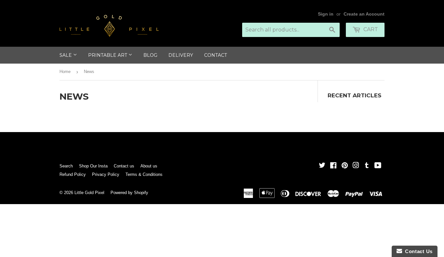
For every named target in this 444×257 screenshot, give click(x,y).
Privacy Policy (105, 174)
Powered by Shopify (129, 192)
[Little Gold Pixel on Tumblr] (367, 166)
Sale (66, 55)
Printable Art (108, 55)
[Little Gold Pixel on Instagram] (356, 166)
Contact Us (417, 251)
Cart (370, 29)
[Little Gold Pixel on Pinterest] (344, 166)
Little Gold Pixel (89, 192)
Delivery (180, 55)
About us (148, 166)
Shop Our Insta (93, 166)
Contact (215, 55)
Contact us (124, 166)
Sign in (325, 14)
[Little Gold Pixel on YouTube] (377, 166)
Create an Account (364, 14)
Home (65, 71)
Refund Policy (72, 174)
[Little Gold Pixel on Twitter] (322, 166)
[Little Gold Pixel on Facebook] (333, 166)
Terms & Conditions (144, 174)
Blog (150, 55)
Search (66, 166)
